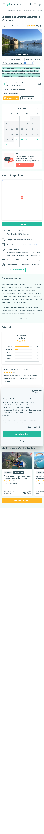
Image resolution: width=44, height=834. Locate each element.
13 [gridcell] (22, 129)
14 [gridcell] (27, 129)
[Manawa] (14, 4)
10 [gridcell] (7, 129)
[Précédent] (6, 108)
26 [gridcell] (17, 139)
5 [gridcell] (16, 124)
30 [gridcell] (37, 139)
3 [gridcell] (6, 124)
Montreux (27, 10)
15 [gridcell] (32, 129)
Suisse (19, 10)
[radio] (22, 90)
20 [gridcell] (22, 134)
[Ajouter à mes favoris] (40, 30)
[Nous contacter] (35, 4)
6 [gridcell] (22, 124)
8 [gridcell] (32, 124)
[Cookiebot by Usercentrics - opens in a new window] (32, 391)
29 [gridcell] (32, 139)
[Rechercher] (30, 4)
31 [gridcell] (7, 144)
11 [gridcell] (12, 129)
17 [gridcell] (7, 134)
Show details (32, 427)
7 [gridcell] (27, 124)
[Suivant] (37, 108)
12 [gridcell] (17, 129)
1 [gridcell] (32, 119)
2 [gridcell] (37, 119)
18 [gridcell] (12, 134)
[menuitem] (40, 4)
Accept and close (22, 434)
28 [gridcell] (27, 139)
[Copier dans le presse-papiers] (32, 234)
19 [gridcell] (17, 134)
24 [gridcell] (7, 139)
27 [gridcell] (22, 139)
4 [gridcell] (11, 124)
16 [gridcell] (37, 129)
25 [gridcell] (12, 139)
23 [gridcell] (37, 134)
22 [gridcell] (32, 134)
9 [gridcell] (37, 124)
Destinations (10, 10)
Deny (22, 441)
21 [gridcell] (27, 134)
